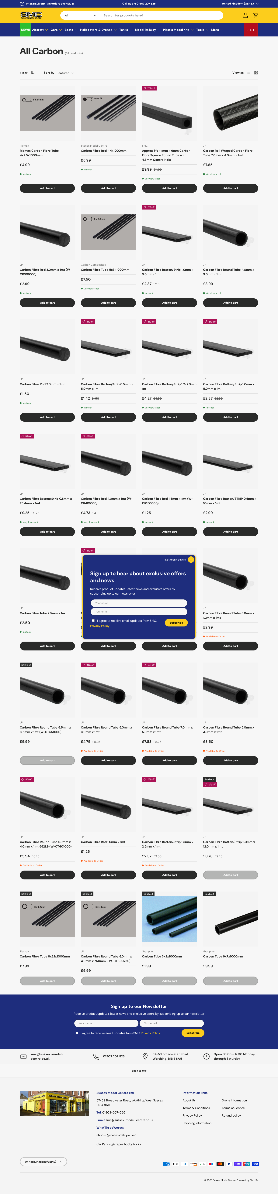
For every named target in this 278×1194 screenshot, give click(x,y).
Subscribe (176, 622)
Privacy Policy (99, 626)
